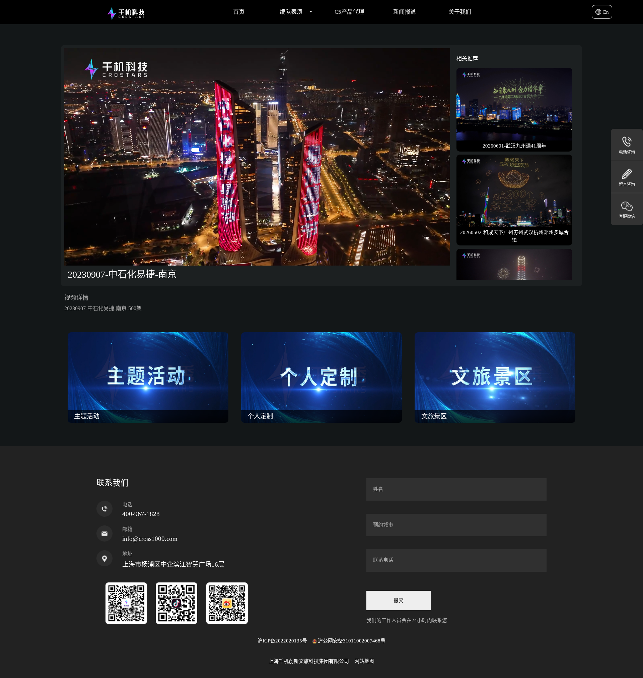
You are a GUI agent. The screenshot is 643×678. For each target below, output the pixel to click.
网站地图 (364, 661)
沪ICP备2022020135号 (282, 640)
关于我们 (459, 12)
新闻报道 (404, 12)
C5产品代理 (349, 12)
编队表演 (291, 12)
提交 (399, 600)
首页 (238, 12)
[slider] (249, 260)
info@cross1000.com (149, 538)
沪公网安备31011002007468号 (351, 640)
